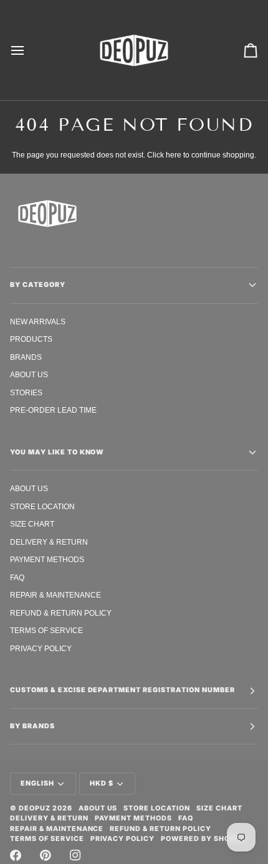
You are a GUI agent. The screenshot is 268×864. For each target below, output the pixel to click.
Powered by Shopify (204, 839)
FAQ (17, 577)
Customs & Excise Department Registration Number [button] (122, 690)
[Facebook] (15, 855)
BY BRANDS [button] (32, 726)
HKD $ (101, 783)
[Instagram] (75, 855)
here (173, 155)
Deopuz (34, 808)
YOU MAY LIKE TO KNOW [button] (57, 452)
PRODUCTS (31, 339)
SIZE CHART (32, 524)
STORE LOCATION (42, 506)
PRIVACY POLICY (41, 648)
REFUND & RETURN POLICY (61, 613)
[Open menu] (28, 50)
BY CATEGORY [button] (37, 285)
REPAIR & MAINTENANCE (55, 595)
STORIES (26, 392)
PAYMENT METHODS (47, 559)
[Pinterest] (45, 855)
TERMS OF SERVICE (46, 630)
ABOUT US (29, 374)
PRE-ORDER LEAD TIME (53, 410)
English (37, 783)
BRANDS (26, 357)
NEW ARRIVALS (37, 321)
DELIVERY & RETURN (49, 542)
